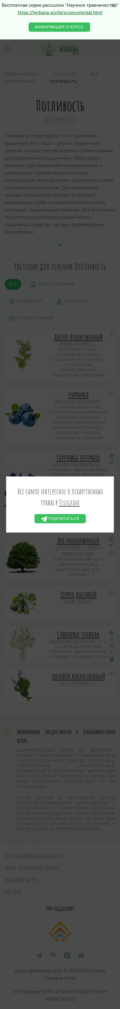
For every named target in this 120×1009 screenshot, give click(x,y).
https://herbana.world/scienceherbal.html (60, 12)
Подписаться (63, 519)
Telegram (69, 502)
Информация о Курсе (59, 27)
